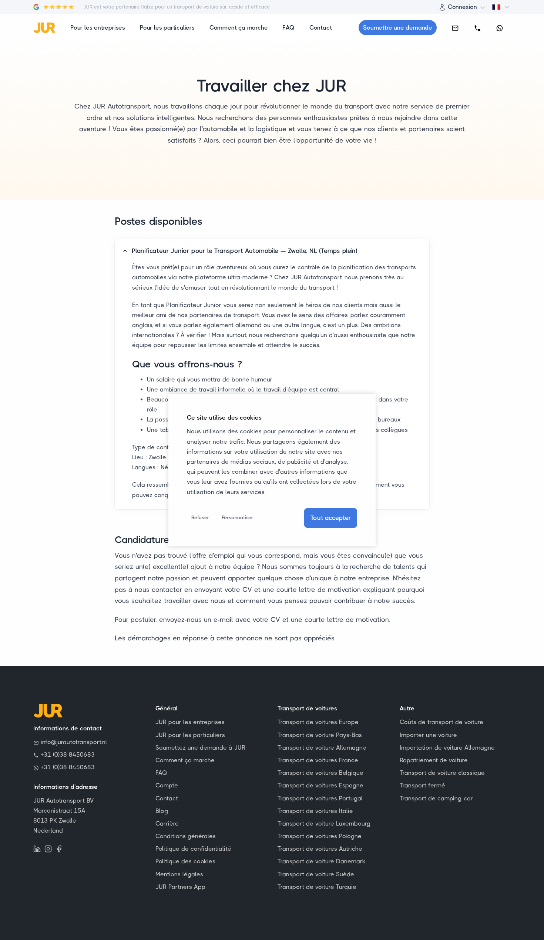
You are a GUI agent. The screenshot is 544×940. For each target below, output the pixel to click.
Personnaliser (237, 517)
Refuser (200, 517)
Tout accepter (330, 517)
